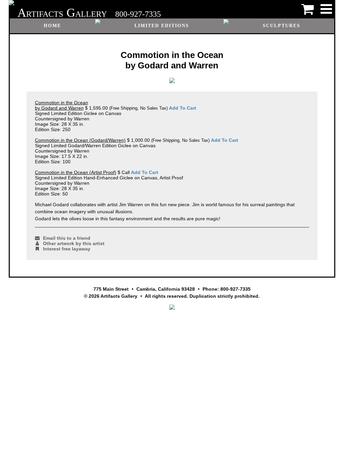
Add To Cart (182, 108)
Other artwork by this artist (73, 243)
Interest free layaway (66, 248)
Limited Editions (161, 25)
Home (52, 25)
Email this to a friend (66, 238)
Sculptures (281, 25)
